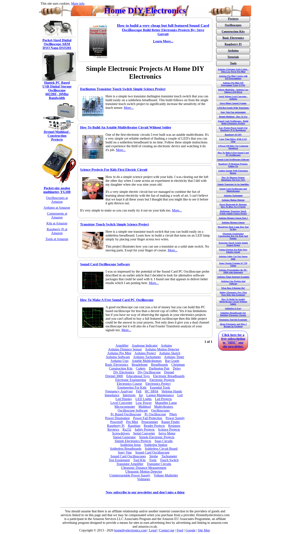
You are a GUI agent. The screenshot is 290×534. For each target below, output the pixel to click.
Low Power (144, 403)
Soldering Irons (130, 445)
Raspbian (134, 425)
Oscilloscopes (160, 410)
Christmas (178, 364)
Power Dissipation (117, 418)
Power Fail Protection (147, 418)
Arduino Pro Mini (119, 353)
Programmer (149, 422)
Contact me (166, 530)
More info (77, 3)
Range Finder (170, 422)
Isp (141, 395)
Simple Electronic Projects (156, 437)
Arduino (166, 345)
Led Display (123, 399)
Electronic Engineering (130, 380)
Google (191, 530)
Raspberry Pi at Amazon (57, 231)
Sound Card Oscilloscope (152, 452)
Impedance (112, 395)
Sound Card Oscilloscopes (128, 456)
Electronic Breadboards (168, 376)
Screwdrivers (121, 433)
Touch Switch (169, 460)
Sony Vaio (125, 452)
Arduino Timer (174, 357)
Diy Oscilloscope (149, 372)
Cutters (140, 368)
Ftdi (138, 391)
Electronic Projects (162, 380)
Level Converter (121, 403)
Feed (180, 530)
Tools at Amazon (56, 239)
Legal (153, 530)
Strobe (153, 456)
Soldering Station (155, 445)
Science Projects (169, 429)
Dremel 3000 (114, 376)
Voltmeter (143, 479)
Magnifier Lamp (166, 403)
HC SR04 (151, 391)
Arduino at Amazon (57, 207)
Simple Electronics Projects (133, 441)
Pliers (173, 414)
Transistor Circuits (159, 464)
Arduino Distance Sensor (125, 349)
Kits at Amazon (56, 223)
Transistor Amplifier (129, 464)
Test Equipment (119, 460)
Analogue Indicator (145, 345)
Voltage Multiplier (166, 475)
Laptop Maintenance (160, 395)
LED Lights (143, 399)
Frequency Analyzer (119, 391)
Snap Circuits (164, 441)
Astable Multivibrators (147, 361)
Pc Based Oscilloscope (126, 414)
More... (129, 107)
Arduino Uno (119, 361)
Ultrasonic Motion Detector (143, 471)
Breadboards (159, 364)
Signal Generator (124, 437)
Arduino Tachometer (147, 357)
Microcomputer (124, 406)
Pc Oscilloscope (155, 414)
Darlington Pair (159, 368)
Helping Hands (172, 391)
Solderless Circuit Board (161, 448)
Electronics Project (157, 383)
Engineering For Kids (131, 387)
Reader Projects (154, 425)
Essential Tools (160, 387)
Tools (152, 460)
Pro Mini (132, 422)
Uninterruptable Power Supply (129, 475)
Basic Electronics (116, 364)
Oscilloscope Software (133, 410)
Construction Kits (120, 368)
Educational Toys (138, 376)
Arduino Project (145, 353)
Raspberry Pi (115, 425)
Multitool (144, 406)
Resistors (174, 425)
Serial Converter (144, 433)
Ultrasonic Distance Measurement (143, 468)
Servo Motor (166, 433)
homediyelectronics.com (130, 530)
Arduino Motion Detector (162, 349)
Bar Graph (172, 361)
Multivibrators (163, 406)
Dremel (169, 372)
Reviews (113, 429)
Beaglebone (140, 364)
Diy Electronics (123, 372)
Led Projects (163, 399)
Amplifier (121, 345)
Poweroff (116, 422)
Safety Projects (145, 429)
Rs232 (126, 429)
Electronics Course (129, 383)
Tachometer (169, 456)
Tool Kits (139, 460)
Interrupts (129, 395)
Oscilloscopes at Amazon (57, 199)
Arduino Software (118, 357)
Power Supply (175, 418)
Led (180, 395)
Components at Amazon (57, 215)
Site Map (204, 530)
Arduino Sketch (169, 353)
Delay (177, 368)
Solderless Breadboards (125, 448)
